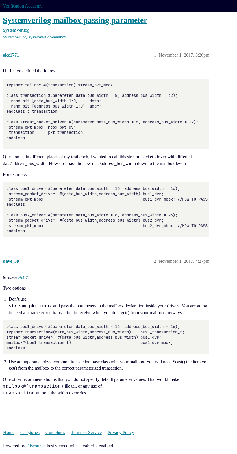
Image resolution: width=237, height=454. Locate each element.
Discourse (35, 445)
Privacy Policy (121, 432)
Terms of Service (86, 432)
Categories (30, 432)
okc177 (23, 277)
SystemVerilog (15, 37)
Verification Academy (22, 5)
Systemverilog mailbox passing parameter (75, 20)
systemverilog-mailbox (47, 37)
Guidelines (55, 432)
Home (8, 432)
